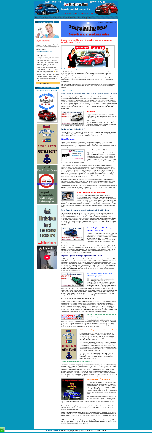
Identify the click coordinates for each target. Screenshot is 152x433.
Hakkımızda (47, 17)
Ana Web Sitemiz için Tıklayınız (70, 69)
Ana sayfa (38, 17)
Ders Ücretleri (81, 17)
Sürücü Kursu (70, 17)
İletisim (90, 17)
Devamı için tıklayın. (67, 90)
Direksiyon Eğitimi (58, 17)
